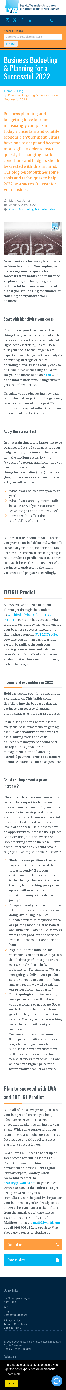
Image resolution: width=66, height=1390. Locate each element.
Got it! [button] (12, 1383)
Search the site (13, 30)
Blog (20, 91)
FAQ (6, 1307)
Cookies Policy (12, 1327)
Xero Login (10, 1301)
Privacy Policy (12, 1320)
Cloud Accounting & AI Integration (32, 209)
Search (11, 43)
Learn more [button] (13, 1374)
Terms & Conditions (15, 1324)
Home (8, 91)
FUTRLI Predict (46, 634)
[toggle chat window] (56, 1380)
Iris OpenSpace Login (17, 1298)
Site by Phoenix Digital (17, 1348)
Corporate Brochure (15, 1314)
